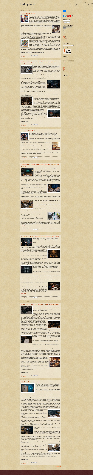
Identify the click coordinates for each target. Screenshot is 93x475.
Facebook (64, 67)
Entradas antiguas (58, 466)
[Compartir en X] (35, 55)
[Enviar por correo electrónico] (33, 55)
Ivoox (63, 57)
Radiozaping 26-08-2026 (28, 13)
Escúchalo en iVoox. (23, 225)
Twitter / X (64, 68)
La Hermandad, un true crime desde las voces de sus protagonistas (40, 236)
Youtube (64, 69)
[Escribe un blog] (34, 55)
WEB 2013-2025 (65, 32)
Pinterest (64, 71)
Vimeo (63, 70)
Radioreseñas (24, 125)
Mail (63, 72)
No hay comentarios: (28, 157)
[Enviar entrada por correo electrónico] (31, 157)
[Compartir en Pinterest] (37, 55)
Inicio (37, 466)
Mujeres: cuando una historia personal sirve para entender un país (40, 304)
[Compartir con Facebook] (36, 55)
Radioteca (64, 39)
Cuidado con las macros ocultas (30, 382)
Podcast (64, 37)
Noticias (64, 36)
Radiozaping (23, 56)
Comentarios (65, 22)
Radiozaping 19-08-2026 (28, 131)
